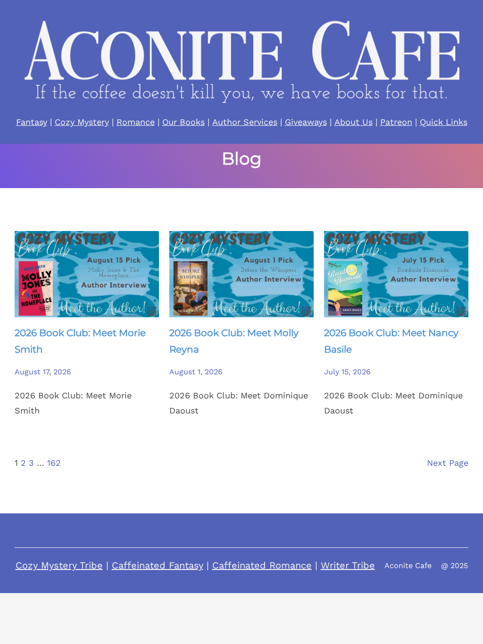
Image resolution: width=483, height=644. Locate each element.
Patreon (396, 122)
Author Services (244, 122)
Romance (136, 122)
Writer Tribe (348, 565)
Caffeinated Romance (262, 565)
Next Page (447, 463)
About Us (353, 122)
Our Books (183, 122)
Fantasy (31, 122)
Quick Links (443, 122)
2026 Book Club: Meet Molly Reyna (234, 341)
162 (54, 463)
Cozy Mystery (82, 122)
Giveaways (306, 122)
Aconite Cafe (408, 565)
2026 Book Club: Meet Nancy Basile (391, 341)
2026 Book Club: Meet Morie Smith (80, 341)
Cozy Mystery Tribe (59, 565)
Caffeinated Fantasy (157, 565)
